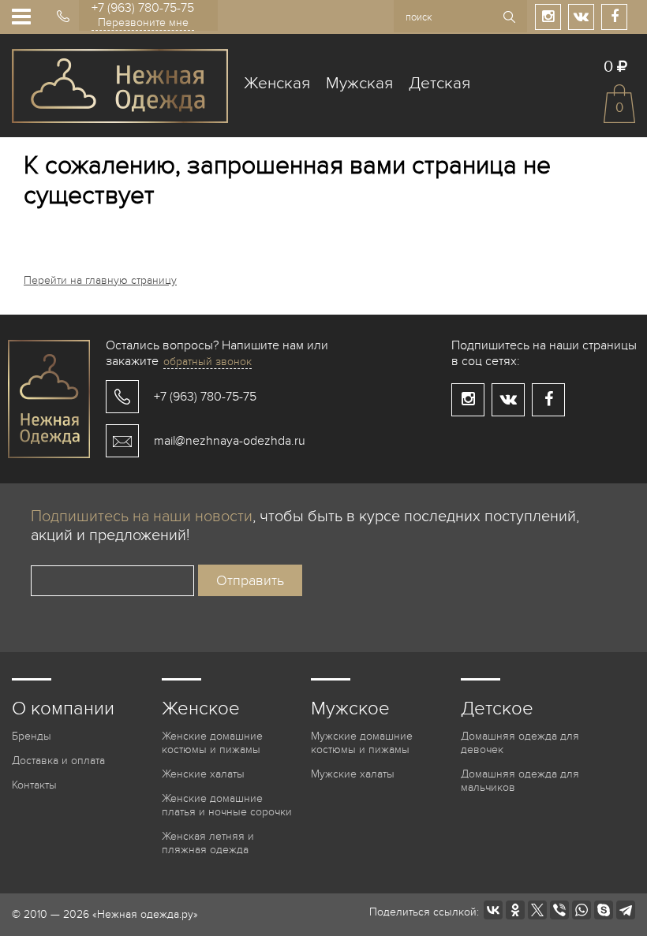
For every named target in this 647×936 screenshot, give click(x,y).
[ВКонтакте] (493, 910)
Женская (277, 83)
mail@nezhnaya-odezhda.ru (229, 441)
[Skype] (603, 910)
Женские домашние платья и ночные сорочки (227, 805)
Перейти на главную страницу (100, 280)
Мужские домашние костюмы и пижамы (362, 742)
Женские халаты (203, 774)
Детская (439, 83)
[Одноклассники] (515, 910)
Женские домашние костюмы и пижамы (212, 742)
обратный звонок (207, 361)
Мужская (359, 83)
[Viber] (559, 910)
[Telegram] (625, 910)
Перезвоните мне (143, 22)
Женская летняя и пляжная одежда (208, 843)
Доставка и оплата (58, 760)
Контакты (34, 785)
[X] (537, 910)
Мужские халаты (353, 774)
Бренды (31, 736)
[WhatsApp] (581, 910)
